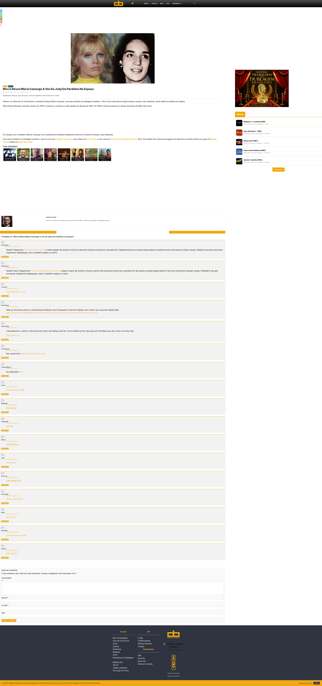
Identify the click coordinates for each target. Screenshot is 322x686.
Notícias (11, 86)
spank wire (10, 517)
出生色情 (9, 426)
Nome (5, 598)
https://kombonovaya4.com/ (33, 354)
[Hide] (0, 25)
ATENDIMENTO (176, 3)
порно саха (11, 463)
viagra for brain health (15, 390)
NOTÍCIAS (154, 3)
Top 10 (115, 665)
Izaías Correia (16, 92)
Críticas (116, 646)
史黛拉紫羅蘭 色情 (13, 481)
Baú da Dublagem (120, 638)
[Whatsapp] (1, 15)
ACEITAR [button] (316, 683)
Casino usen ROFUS (14, 499)
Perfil (115, 655)
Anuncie (141, 658)
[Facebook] (1, 10)
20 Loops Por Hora (121, 671)
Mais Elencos (278, 169)
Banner (5, 86)
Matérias (116, 652)
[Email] (1, 17)
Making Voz (118, 662)
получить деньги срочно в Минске (45, 271)
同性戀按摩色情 (12, 444)
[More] (1, 22)
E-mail (5, 605)
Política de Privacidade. (305, 683)
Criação (141, 646)
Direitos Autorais (145, 644)
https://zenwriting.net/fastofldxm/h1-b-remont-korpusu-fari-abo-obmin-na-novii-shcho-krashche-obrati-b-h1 (52, 313)
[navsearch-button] (194, 3)
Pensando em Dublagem (123, 658)
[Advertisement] (161, 20)
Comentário (6, 579)
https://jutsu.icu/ (13, 335)
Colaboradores (144, 641)
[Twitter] (1, 13)
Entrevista (117, 649)
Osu (21, 372)
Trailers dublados (120, 668)
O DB (167, 3)
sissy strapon (11, 553)
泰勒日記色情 (11, 408)
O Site (140, 638)
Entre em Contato (145, 664)
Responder (5, 257)
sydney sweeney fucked (16, 535)
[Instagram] (1, 20)
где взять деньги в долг (34, 250)
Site (3, 613)
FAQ (139, 655)
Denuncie (142, 661)
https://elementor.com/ (15, 292)
